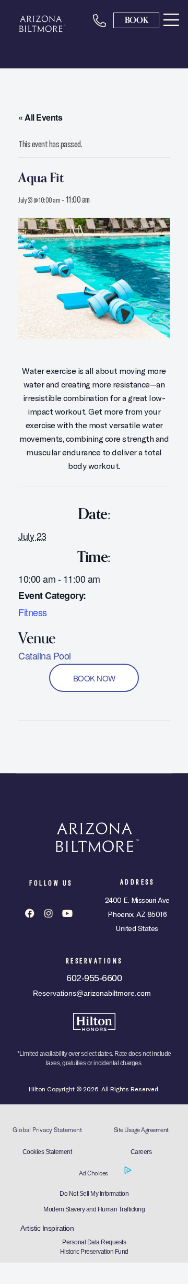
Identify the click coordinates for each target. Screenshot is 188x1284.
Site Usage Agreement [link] (141, 1130)
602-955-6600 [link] (94, 978)
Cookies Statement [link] (47, 1152)
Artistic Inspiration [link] (47, 1228)
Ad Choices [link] (94, 1173)
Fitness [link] (32, 612)
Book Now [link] (94, 677)
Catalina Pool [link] (44, 655)
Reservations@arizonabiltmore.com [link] (92, 993)
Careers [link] (141, 1152)
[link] (171, 20)
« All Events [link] (40, 117)
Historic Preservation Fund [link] (94, 1251)
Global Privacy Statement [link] (47, 1130)
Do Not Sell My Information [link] (94, 1193)
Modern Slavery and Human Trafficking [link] (94, 1209)
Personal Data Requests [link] (94, 1242)
